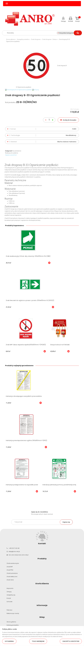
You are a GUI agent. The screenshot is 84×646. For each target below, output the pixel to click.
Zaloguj (9, 592)
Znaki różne (10, 580)
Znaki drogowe (35, 39)
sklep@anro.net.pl (14, 551)
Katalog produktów (13, 625)
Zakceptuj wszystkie (70, 641)
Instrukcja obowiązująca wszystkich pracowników (24, 396)
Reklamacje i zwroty (13, 613)
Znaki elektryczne (12, 576)
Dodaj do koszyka (69, 120)
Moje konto (10, 588)
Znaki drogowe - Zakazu (49, 39)
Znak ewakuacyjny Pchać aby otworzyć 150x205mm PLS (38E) (28, 256)
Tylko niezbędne (38, 641)
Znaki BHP (10, 567)
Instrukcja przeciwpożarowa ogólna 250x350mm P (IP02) (26, 440)
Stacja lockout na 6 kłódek (60, 345)
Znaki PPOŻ (10, 570)
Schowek (9, 601)
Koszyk (9, 598)
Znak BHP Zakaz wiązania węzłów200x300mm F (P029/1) (26, 345)
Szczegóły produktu (23, 39)
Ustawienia (9, 641)
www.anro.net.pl (23, 555)
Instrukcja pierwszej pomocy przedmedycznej (59, 485)
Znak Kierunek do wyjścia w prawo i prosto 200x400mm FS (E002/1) (30, 300)
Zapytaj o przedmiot (11, 155)
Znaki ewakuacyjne (13, 563)
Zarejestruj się (11, 595)
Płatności (9, 610)
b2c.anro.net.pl (13, 555)
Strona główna (10, 39)
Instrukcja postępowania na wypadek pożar (22, 485)
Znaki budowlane (12, 573)
